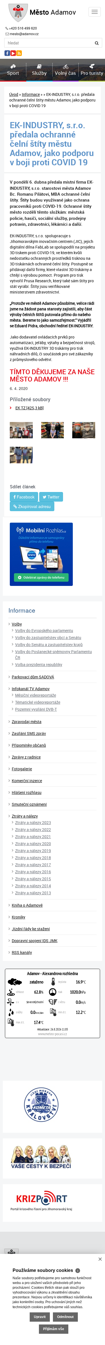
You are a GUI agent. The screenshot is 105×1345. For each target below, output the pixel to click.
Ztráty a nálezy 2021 (33, 836)
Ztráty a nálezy (25, 816)
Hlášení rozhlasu (26, 792)
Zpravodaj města (26, 721)
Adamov (53, 12)
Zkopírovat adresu (34, 506)
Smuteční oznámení (29, 804)
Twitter (52, 497)
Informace (31, 94)
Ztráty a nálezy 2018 (33, 857)
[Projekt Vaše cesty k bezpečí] (52, 1156)
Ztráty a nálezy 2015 (33, 878)
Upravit (40, 1317)
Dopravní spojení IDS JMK (34, 940)
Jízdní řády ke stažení (31, 928)
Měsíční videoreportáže (35, 695)
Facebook (25, 497)
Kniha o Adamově (27, 905)
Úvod (13, 94)
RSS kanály (22, 952)
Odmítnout (65, 1317)
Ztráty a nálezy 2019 (33, 850)
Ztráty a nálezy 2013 (33, 892)
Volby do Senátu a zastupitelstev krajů (49, 644)
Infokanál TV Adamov (31, 688)
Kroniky (18, 917)
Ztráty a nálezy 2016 (33, 871)
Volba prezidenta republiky (38, 664)
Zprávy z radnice (26, 757)
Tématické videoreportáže (37, 702)
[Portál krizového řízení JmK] (52, 1201)
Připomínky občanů (29, 745)
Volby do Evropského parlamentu (44, 630)
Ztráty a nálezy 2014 (33, 885)
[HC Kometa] (52, 1104)
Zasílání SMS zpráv (29, 733)
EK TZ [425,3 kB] (29, 407)
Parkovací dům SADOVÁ (33, 677)
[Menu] (94, 12)
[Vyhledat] (97, 43)
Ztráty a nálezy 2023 (33, 822)
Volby (17, 624)
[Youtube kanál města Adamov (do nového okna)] (13, 53)
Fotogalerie (22, 768)
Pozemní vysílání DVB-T (36, 709)
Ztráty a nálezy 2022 (33, 829)
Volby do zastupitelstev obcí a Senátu (48, 637)
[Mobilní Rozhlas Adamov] (52, 554)
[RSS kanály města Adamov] (19, 53)
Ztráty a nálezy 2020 (33, 843)
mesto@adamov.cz (24, 33)
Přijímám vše (53, 1329)
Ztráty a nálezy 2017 (33, 864)
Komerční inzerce (27, 780)
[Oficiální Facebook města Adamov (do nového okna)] (7, 53)
